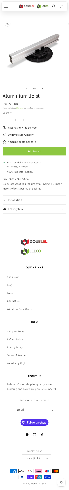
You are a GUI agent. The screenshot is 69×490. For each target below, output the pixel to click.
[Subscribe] (52, 410)
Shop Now (13, 277)
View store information (20, 171)
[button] (6, 6)
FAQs (10, 292)
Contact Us (13, 300)
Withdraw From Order (19, 309)
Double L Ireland (38, 483)
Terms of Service (16, 355)
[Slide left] (27, 88)
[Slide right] (42, 88)
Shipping (20, 108)
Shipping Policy (16, 331)
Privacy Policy (14, 347)
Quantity (7, 112)
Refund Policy (15, 339)
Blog (9, 284)
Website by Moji (16, 363)
